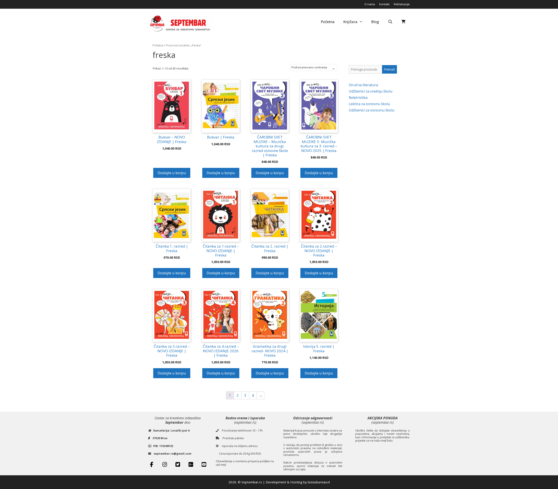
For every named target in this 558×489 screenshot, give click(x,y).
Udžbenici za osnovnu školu (371, 110)
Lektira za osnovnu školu (369, 103)
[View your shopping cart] (403, 21)
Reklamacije (402, 4)
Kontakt (384, 4)
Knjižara (350, 21)
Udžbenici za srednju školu (370, 91)
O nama (369, 4)
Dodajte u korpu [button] (172, 172)
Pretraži (389, 69)
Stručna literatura (363, 85)
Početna (328, 21)
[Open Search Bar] (390, 21)
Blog (375, 21)
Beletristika (358, 97)
